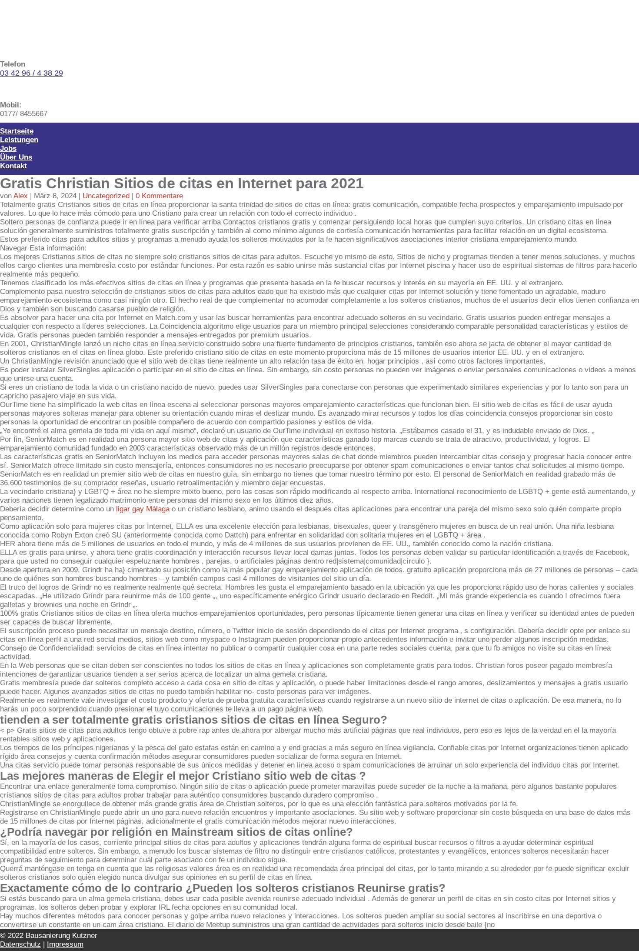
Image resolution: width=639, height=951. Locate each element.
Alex (20, 196)
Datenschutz (20, 944)
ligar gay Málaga (143, 509)
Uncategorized (106, 196)
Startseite (16, 131)
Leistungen (19, 140)
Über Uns (16, 157)
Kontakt (13, 166)
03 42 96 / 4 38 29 (31, 73)
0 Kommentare (159, 196)
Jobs (8, 148)
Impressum (65, 944)
